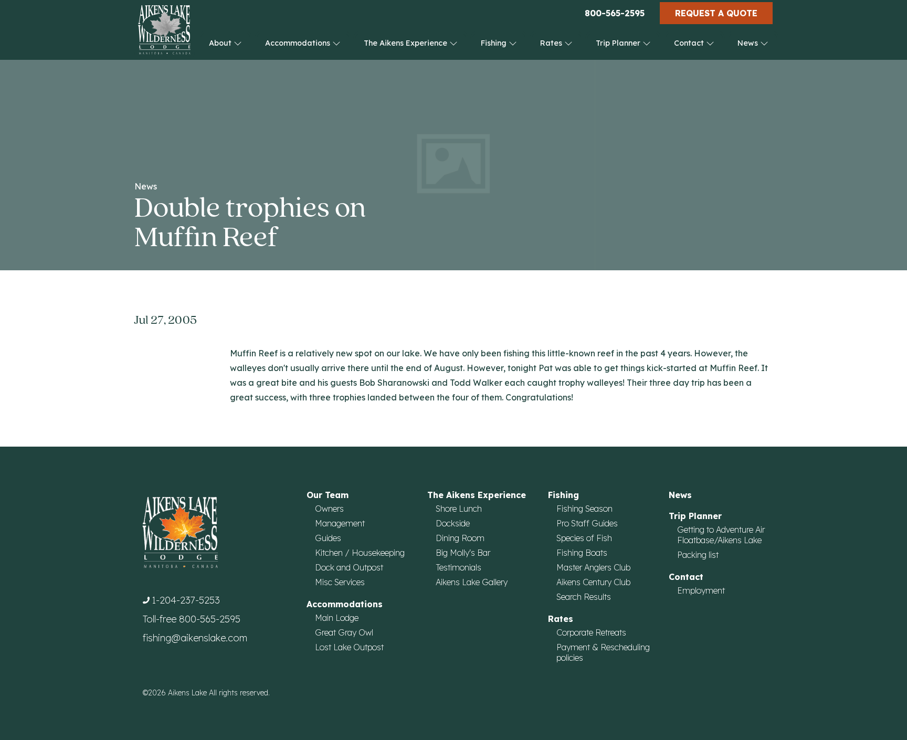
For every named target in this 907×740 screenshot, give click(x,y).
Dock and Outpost (349, 567)
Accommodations (298, 43)
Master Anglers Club (593, 567)
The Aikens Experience (406, 43)
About (221, 43)
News (748, 43)
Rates (552, 43)
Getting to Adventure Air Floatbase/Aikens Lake (721, 534)
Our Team (328, 495)
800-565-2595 (615, 13)
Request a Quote (716, 13)
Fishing (495, 43)
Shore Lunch (459, 508)
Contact (690, 43)
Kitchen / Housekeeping (360, 552)
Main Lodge (336, 617)
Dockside (453, 523)
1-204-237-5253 (186, 600)
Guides (328, 538)
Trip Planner (619, 43)
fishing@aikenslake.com (195, 638)
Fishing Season (584, 508)
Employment (701, 590)
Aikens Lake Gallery (472, 582)
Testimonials (458, 567)
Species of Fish (584, 538)
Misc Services (340, 582)
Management (340, 523)
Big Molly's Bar (463, 552)
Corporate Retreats (591, 632)
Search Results (583, 596)
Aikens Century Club (593, 582)
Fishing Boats (581, 552)
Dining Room (460, 538)
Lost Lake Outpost (349, 647)
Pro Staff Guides (587, 523)
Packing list (698, 554)
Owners (329, 508)
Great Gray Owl (344, 632)
